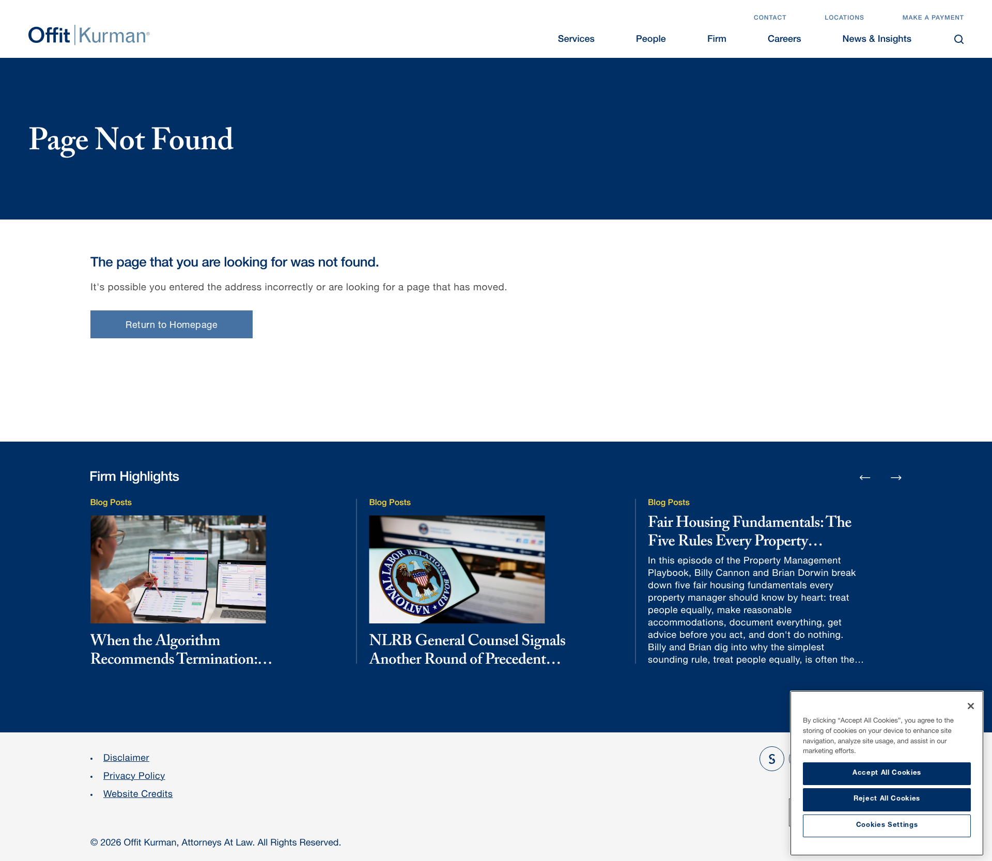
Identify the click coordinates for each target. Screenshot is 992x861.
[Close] (970, 706)
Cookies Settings (887, 825)
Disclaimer (126, 759)
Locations (844, 18)
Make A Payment (933, 18)
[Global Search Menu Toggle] (959, 39)
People (651, 40)
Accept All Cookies (887, 773)
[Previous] (865, 478)
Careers (784, 40)
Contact (770, 18)
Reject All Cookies (887, 799)
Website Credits (138, 795)
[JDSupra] (772, 758)
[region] (887, 773)
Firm (716, 40)
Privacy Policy (134, 777)
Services (576, 40)
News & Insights (877, 40)
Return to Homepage (172, 326)
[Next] (896, 477)
